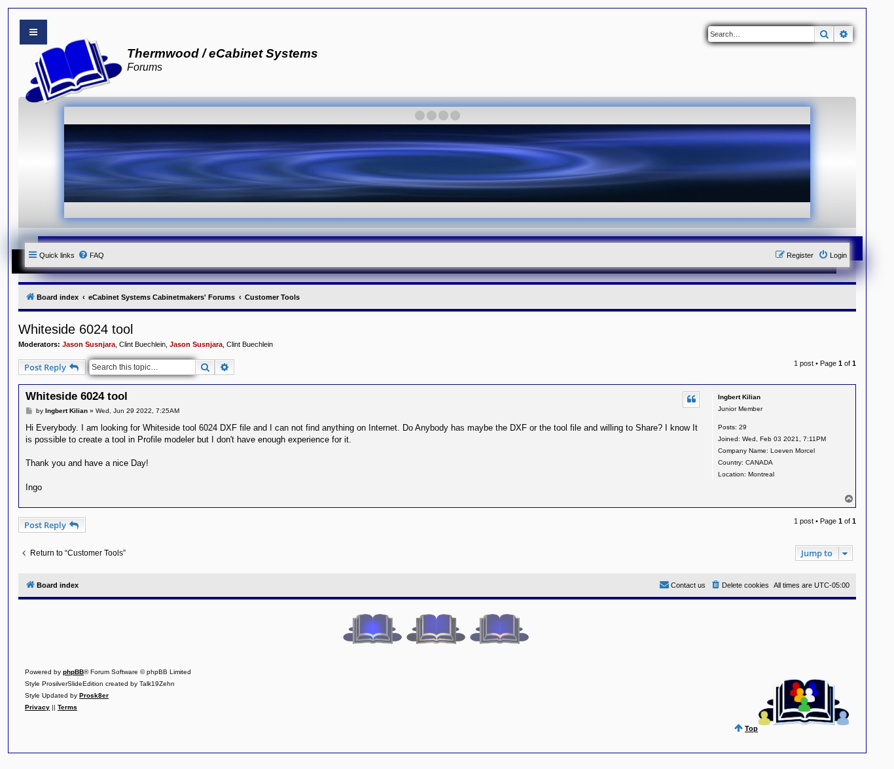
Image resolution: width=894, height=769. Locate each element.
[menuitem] (91, 255)
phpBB (73, 671)
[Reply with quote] (691, 399)
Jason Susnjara (88, 344)
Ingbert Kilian (739, 397)
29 (743, 427)
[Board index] (69, 69)
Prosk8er (94, 695)
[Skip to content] (33, 32)
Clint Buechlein (142, 344)
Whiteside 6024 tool (75, 329)
